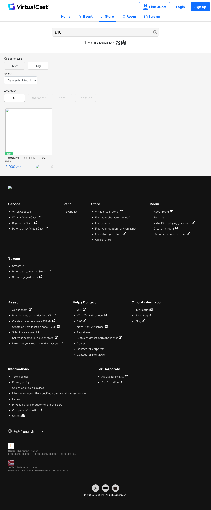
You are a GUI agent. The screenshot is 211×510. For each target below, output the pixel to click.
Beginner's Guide (23, 223)
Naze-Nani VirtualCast (91, 326)
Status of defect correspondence (97, 337)
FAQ (79, 321)
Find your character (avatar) (112, 217)
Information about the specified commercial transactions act (50, 393)
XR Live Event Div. (112, 376)
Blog (138, 321)
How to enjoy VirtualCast (28, 228)
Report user (84, 332)
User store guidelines (108, 234)
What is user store (107, 211)
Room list (159, 217)
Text (15, 66)
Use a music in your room (170, 234)
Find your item (104, 223)
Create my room (164, 228)
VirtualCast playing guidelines (172, 223)
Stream (154, 16)
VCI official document (90, 315)
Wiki (79, 310)
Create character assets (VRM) (32, 321)
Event (88, 16)
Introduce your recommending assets (35, 343)
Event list (71, 211)
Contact (82, 343)
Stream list (19, 266)
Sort (10, 73)
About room (162, 211)
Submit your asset (24, 332)
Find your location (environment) (115, 228)
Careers (17, 415)
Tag (38, 66)
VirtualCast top (21, 211)
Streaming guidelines (25, 277)
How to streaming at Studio (29, 271)
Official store (103, 239)
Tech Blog (142, 315)
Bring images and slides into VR (32, 315)
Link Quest (157, 7)
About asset (20, 310)
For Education (110, 382)
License (16, 399)
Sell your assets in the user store (33, 337)
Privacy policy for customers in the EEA (37, 404)
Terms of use (20, 376)
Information (143, 310)
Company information (25, 410)
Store (109, 16)
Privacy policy (20, 382)
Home (66, 16)
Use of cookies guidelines (28, 387)
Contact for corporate (90, 349)
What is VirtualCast (24, 217)
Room (131, 16)
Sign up (200, 7)
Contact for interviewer (91, 354)
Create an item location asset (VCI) (34, 326)
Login (180, 7)
